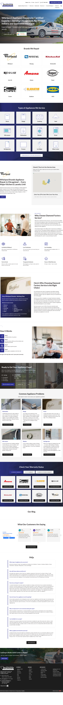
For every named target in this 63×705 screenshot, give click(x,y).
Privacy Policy (18, 690)
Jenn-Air (30, 674)
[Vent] (55, 117)
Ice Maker (39, 149)
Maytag (30, 670)
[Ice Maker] (39, 144)
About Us (57, 5)
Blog (18, 674)
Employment (37, 5)
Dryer (55, 135)
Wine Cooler (55, 149)
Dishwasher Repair (44, 670)
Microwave (7, 135)
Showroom (32, 5)
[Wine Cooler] (55, 144)
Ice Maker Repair (43, 675)
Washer (40, 135)
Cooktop (39, 121)
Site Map (23, 690)
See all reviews (6, 537)
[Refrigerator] (7, 144)
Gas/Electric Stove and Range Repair (56, 669)
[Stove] (7, 117)
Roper (30, 676)
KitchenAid (30, 671)
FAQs (18, 675)
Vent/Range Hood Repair (57, 674)
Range (23, 121)
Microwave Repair (44, 677)
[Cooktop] (39, 117)
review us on (12, 537)
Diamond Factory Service (7, 533)
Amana (30, 673)
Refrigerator (7, 149)
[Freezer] (23, 144)
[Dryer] (55, 130)
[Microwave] (7, 130)
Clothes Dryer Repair (43, 672)
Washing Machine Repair (57, 675)
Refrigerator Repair (56, 671)
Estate (30, 677)
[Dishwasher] (23, 130)
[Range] (23, 117)
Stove (7, 121)
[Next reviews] (60, 535)
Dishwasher (23, 135)
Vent (55, 121)
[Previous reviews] (17, 535)
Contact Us (57, 7)
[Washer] (39, 130)
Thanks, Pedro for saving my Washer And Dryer (23, 535)
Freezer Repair (43, 674)
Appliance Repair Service (22, 5)
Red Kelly (23, 529)
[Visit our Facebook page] (7, 686)
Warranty (18, 677)
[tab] (16, 472)
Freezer (23, 149)
